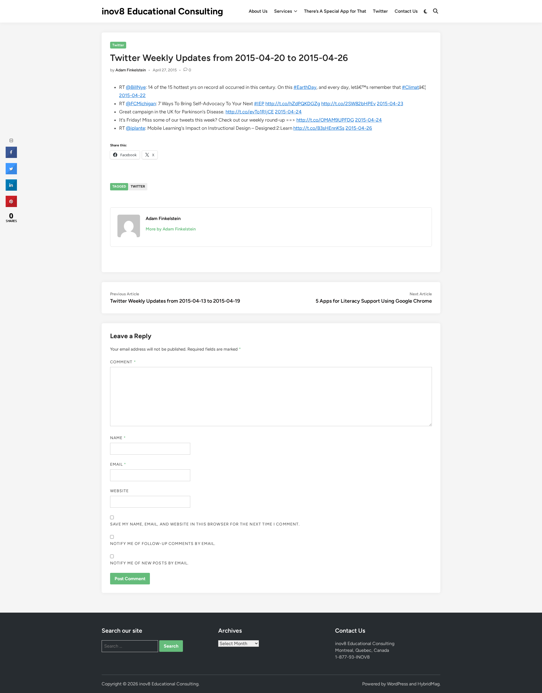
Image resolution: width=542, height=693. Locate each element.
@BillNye (136, 87)
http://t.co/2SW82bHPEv (348, 103)
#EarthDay (305, 87)
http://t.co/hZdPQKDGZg (292, 103)
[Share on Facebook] (11, 156)
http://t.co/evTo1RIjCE (250, 112)
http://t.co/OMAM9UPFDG (325, 120)
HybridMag (429, 684)
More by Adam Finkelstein (171, 229)
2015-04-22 (132, 95)
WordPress (397, 684)
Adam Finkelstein (130, 70)
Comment (123, 362)
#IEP (259, 103)
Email (118, 464)
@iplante (135, 128)
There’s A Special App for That (335, 11)
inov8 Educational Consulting (162, 11)
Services (283, 11)
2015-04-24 (288, 112)
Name (118, 437)
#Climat (410, 87)
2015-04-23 (390, 103)
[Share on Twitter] (11, 172)
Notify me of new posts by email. (149, 563)
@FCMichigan (141, 103)
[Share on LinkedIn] (11, 189)
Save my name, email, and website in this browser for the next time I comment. (205, 524)
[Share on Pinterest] (11, 205)
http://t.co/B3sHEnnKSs (318, 128)
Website (119, 491)
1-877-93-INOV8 (352, 657)
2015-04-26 (359, 128)
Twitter (380, 11)
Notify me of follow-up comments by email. (162, 543)
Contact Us (406, 11)
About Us (258, 11)
